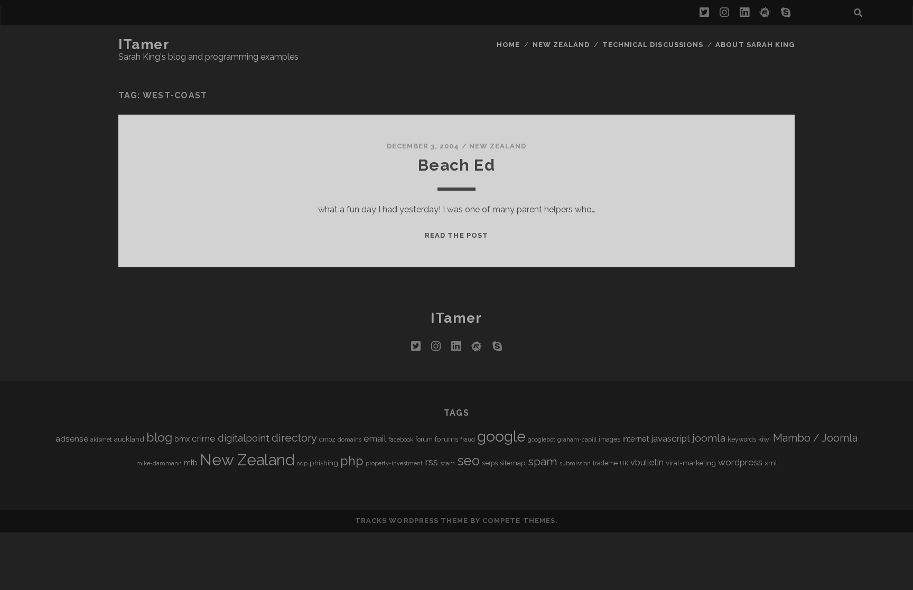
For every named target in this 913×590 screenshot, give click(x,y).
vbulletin (647, 462)
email (375, 438)
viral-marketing (691, 462)
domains (349, 439)
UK (624, 463)
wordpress (740, 462)
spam (542, 461)
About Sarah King (755, 45)
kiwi (764, 439)
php (352, 461)
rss (431, 462)
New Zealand (561, 45)
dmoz (327, 439)
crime (204, 438)
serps (490, 463)
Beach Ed (456, 165)
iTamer (144, 44)
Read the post (456, 235)
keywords (742, 439)
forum (424, 439)
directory (294, 437)
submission (575, 463)
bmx (182, 438)
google (501, 436)
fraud (467, 439)
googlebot (541, 439)
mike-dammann (159, 463)
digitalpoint (243, 438)
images (609, 439)
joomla (708, 438)
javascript (670, 438)
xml (771, 462)
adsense (71, 439)
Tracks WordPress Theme (411, 521)
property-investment (394, 463)
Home (508, 45)
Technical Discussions (652, 45)
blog (159, 437)
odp (302, 463)
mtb (191, 462)
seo (468, 461)
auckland (129, 439)
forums (446, 439)
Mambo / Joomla (815, 438)
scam (447, 463)
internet (635, 438)
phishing (324, 462)
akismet (101, 439)
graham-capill (577, 439)
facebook (400, 439)
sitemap (513, 462)
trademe (605, 463)
